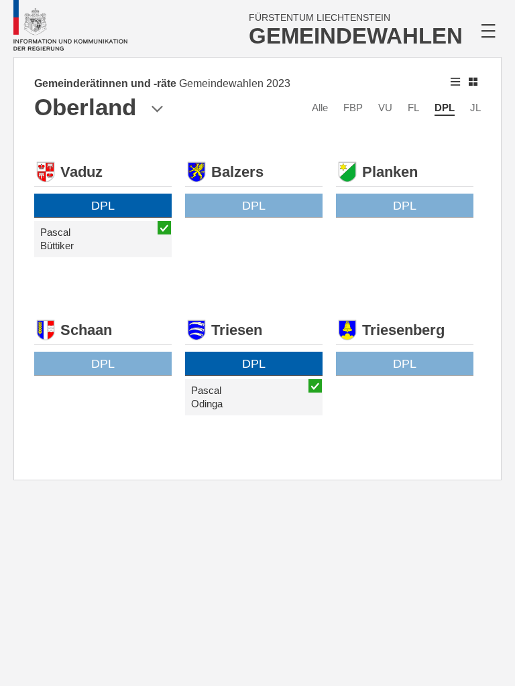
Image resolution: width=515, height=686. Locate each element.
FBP (353, 107)
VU (385, 107)
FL (413, 107)
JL (475, 107)
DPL (445, 107)
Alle (320, 107)
